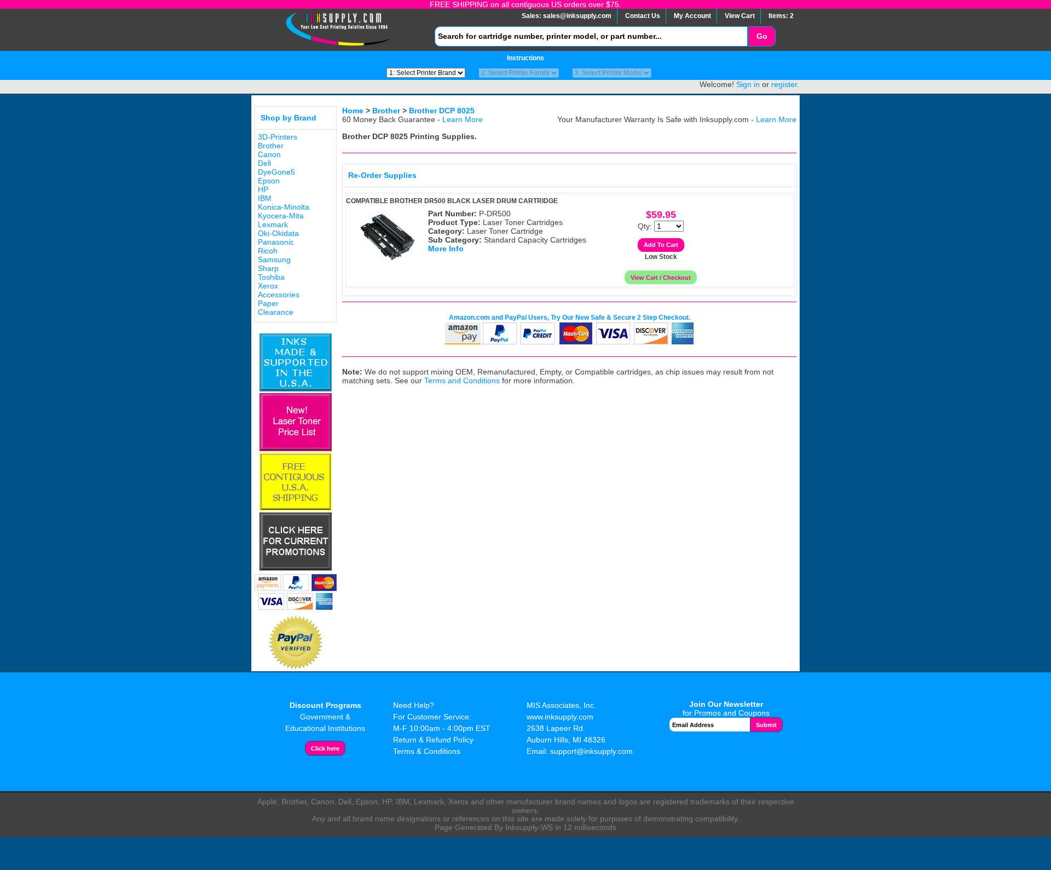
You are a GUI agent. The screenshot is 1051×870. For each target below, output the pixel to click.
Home (352, 110)
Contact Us (642, 16)
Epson (269, 180)
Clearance (275, 312)
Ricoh (268, 250)
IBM (265, 198)
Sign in (748, 84)
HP (263, 189)
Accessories (278, 294)
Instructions (525, 58)
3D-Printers (277, 136)
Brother (271, 145)
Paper (268, 303)
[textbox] (591, 36)
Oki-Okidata (278, 233)
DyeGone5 (276, 172)
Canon (269, 154)
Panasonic (276, 242)
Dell (264, 163)
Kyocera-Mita (281, 215)
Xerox (268, 285)
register (784, 84)
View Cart (740, 16)
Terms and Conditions (462, 380)
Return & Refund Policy (433, 739)
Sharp (268, 268)
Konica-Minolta (283, 207)
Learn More (462, 119)
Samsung (274, 259)
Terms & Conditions (426, 751)
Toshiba (271, 277)
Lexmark (273, 224)
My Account (692, 16)
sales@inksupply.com (577, 16)
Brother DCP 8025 (442, 110)
